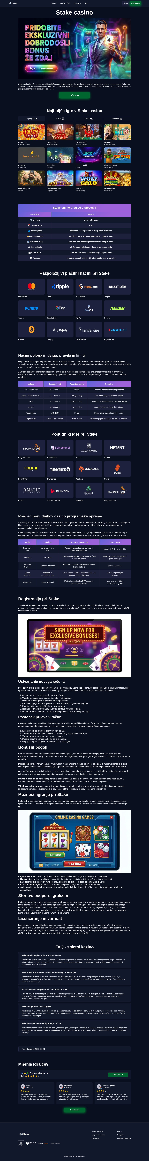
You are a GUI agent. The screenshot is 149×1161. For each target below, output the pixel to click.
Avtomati (115, 119)
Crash (87, 119)
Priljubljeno (30, 119)
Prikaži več (74, 1110)
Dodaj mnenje (118, 1074)
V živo (58, 119)
